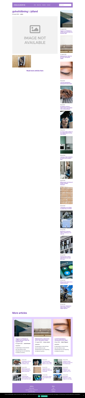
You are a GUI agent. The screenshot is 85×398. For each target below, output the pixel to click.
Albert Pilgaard (64, 342)
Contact (48, 5)
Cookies (44, 5)
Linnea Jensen (46, 342)
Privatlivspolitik (44, 396)
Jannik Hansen (27, 343)
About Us (39, 5)
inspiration (18, 345)
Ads (35, 5)
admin (21, 14)
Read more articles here (35, 71)
